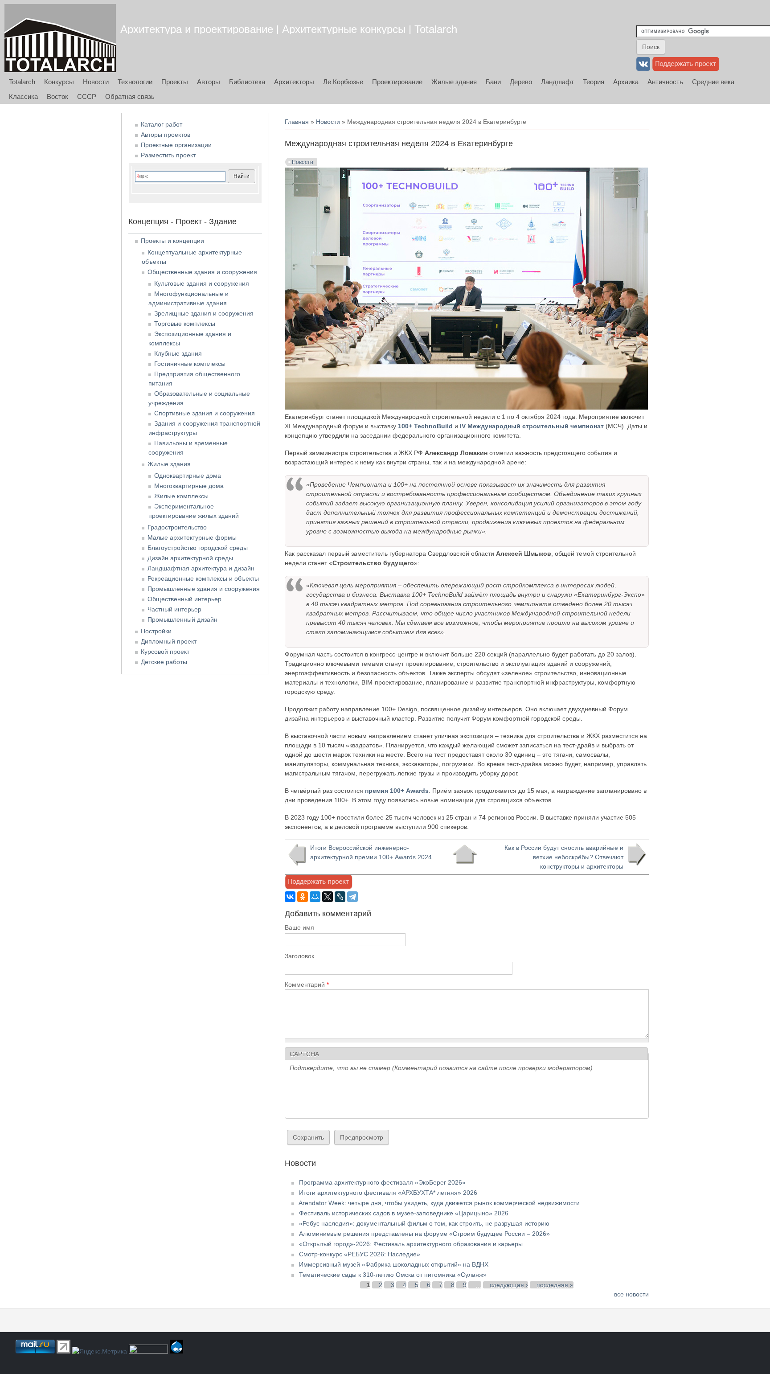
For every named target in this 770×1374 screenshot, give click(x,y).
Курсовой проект (165, 651)
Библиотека (247, 82)
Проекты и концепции (172, 240)
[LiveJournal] (340, 896)
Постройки (156, 631)
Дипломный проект (169, 641)
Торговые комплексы (184, 323)
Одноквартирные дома (187, 475)
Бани (493, 82)
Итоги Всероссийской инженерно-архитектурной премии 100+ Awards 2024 (371, 852)
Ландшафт (557, 82)
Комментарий (307, 984)
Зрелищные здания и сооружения (204, 313)
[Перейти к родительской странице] (464, 854)
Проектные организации (176, 144)
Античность (665, 82)
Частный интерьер (174, 609)
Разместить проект (168, 155)
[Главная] (60, 38)
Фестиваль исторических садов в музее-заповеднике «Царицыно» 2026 (403, 1213)
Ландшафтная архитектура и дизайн (200, 568)
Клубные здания (178, 353)
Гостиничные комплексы (189, 363)
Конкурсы (59, 82)
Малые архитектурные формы (192, 537)
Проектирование (397, 82)
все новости (631, 1294)
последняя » (555, 1284)
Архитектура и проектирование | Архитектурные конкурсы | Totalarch (288, 29)
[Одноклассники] (302, 896)
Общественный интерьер (184, 599)
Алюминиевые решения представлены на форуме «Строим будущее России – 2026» (424, 1233)
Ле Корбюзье (343, 82)
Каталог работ (161, 124)
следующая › (509, 1284)
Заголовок (299, 956)
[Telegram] (352, 896)
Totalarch (22, 82)
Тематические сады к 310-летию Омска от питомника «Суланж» (393, 1274)
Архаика (626, 82)
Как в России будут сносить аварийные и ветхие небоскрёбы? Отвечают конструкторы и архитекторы (563, 857)
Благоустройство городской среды (197, 547)
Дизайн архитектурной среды (190, 558)
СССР (86, 96)
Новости (96, 82)
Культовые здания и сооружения (201, 283)
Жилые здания (454, 82)
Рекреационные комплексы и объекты (203, 578)
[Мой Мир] (315, 896)
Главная (297, 121)
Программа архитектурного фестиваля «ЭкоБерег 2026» (382, 1182)
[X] (327, 896)
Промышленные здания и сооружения (203, 588)
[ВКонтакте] (290, 896)
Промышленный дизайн (182, 619)
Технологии (135, 82)
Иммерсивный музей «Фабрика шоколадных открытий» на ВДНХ (393, 1264)
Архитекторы (294, 82)
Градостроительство (177, 527)
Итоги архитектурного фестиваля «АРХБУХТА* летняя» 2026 (388, 1192)
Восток (57, 96)
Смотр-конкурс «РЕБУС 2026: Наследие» (359, 1254)
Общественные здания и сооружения (202, 271)
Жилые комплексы (181, 496)
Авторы (208, 82)
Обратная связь (130, 96)
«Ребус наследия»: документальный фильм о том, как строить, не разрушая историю (424, 1223)
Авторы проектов (165, 134)
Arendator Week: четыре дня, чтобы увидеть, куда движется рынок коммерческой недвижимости (439, 1202)
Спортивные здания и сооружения (204, 413)
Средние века (713, 82)
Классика (23, 96)
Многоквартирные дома (189, 485)
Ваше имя (299, 927)
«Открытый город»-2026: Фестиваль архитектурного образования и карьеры (411, 1243)
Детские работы (164, 661)
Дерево (521, 82)
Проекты (174, 82)
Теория (593, 82)
